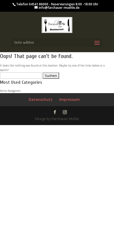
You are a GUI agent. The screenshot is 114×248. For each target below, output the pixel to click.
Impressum (69, 99)
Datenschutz (40, 99)
